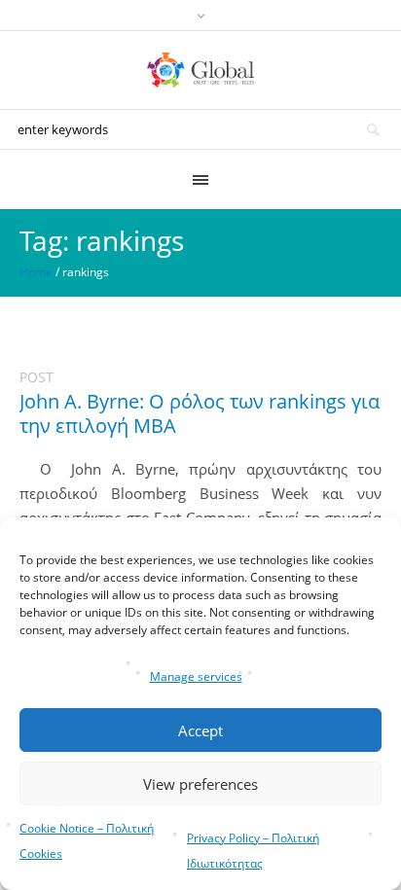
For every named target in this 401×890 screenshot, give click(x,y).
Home (36, 272)
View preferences (200, 784)
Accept (200, 730)
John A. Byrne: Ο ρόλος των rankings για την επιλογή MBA (199, 413)
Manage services (196, 676)
